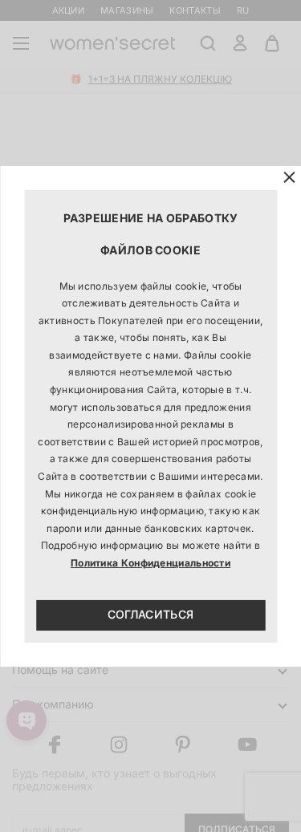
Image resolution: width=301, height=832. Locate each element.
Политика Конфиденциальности (150, 563)
